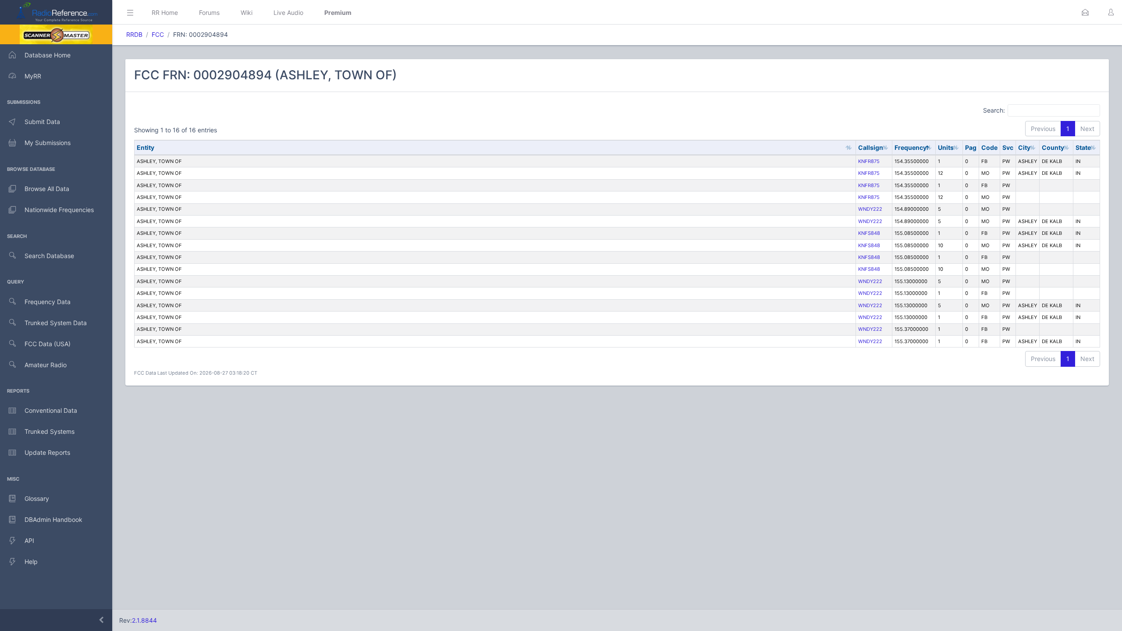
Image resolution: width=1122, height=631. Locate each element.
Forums (209, 12)
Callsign (870, 147)
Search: (994, 109)
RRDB (134, 34)
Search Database (49, 255)
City (1024, 147)
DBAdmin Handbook (53, 519)
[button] (1085, 12)
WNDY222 (870, 209)
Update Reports (47, 452)
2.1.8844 (144, 620)
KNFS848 (869, 233)
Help (31, 561)
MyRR (33, 76)
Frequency (911, 147)
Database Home (48, 55)
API (29, 540)
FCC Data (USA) (48, 343)
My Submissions (48, 142)
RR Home (165, 12)
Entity (145, 147)
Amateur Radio (46, 365)
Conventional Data (51, 410)
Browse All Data (47, 188)
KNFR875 (869, 161)
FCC (158, 34)
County (1053, 147)
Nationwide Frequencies (59, 209)
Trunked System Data (56, 322)
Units (946, 147)
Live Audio (288, 12)
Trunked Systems (50, 431)
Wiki (246, 12)
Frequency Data (48, 301)
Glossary (37, 498)
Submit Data (42, 121)
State (1083, 147)
